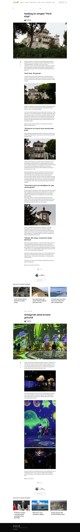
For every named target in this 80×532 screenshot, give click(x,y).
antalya (29, 478)
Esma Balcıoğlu (28, 19)
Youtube (62, 2)
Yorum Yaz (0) (39, 493)
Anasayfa (25, 10)
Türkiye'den (31, 10)
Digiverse (32, 478)
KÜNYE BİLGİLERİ (15, 529)
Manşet (25, 311)
